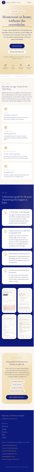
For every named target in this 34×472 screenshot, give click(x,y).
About (3, 447)
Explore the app (16, 50)
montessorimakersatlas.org (9, 463)
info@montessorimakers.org (9, 431)
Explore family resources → (16, 409)
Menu (27, 2)
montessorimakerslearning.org (10, 460)
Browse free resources (16, 55)
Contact (4, 450)
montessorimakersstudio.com (9, 466)
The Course (5, 438)
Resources (4, 444)
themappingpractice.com (8, 468)
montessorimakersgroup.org (9, 457)
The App (4, 441)
